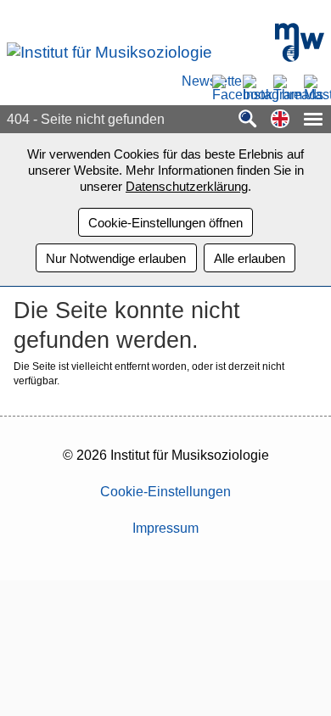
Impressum (165, 528)
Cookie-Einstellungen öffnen (165, 222)
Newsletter (192, 81)
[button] (280, 120)
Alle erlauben (249, 258)
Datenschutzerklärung (187, 186)
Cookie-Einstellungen (165, 491)
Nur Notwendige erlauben (116, 258)
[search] (247, 120)
